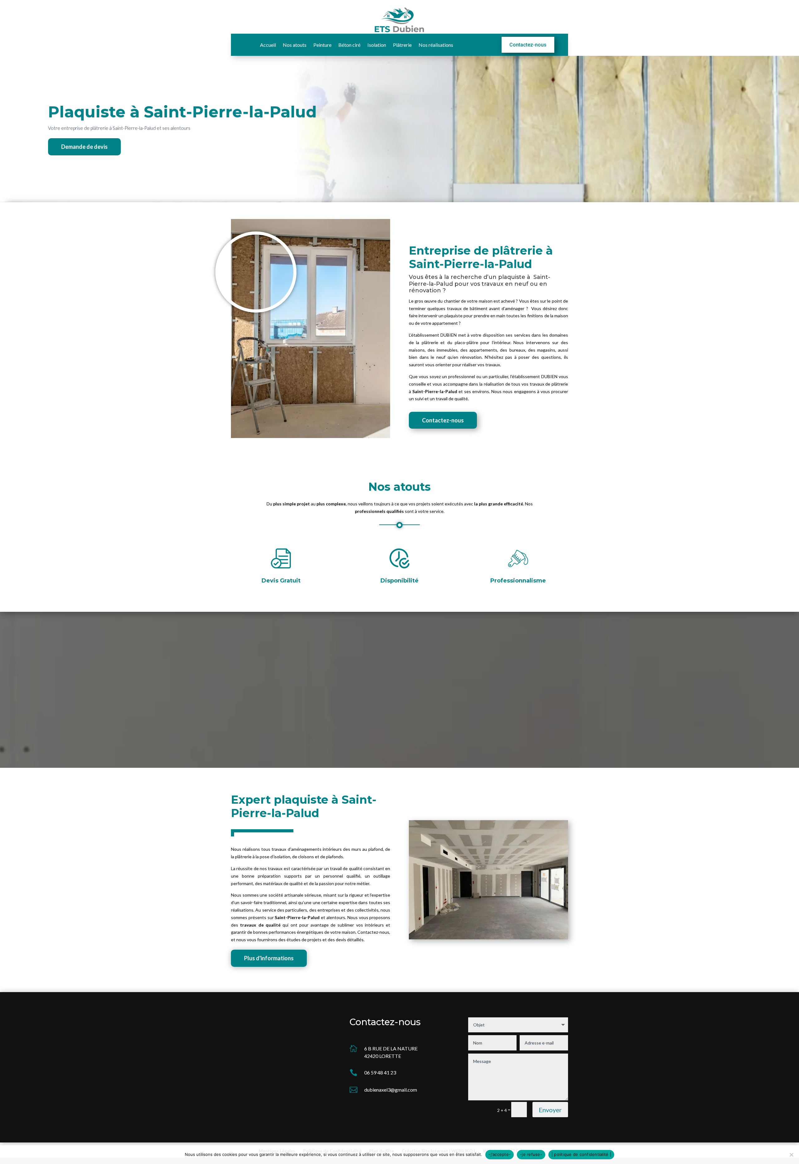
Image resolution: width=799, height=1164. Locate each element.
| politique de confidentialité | (581, 1154)
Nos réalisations (436, 45)
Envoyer (550, 1109)
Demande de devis (84, 146)
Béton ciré (349, 45)
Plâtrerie (402, 45)
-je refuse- (531, 1154)
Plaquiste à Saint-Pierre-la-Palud (182, 111)
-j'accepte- (499, 1154)
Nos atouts (294, 45)
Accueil (268, 45)
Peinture (322, 45)
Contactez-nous (528, 45)
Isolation (376, 45)
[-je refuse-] (791, 1155)
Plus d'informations (269, 958)
